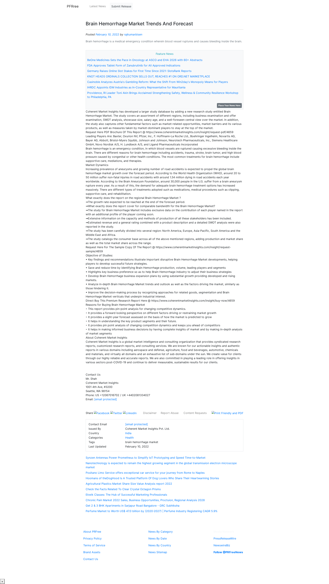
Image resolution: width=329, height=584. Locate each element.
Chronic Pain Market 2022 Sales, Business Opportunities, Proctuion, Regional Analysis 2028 (145, 500)
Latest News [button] (98, 6)
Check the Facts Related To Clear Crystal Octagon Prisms (123, 489)
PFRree (73, 6)
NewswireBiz (222, 545)
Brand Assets (91, 552)
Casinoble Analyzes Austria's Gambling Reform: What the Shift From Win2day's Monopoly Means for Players (157, 82)
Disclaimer (150, 413)
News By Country (159, 545)
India (128, 433)
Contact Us (90, 559)
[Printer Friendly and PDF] (227, 413)
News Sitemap (157, 552)
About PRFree (92, 531)
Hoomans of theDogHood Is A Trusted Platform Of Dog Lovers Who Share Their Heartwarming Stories (152, 478)
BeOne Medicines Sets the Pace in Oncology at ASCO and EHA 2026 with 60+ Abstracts (144, 60)
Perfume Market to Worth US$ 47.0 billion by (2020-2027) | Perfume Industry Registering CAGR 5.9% (151, 511)
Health (129, 437)
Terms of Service (94, 545)
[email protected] (105, 399)
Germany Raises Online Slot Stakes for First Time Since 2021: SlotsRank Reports (139, 71)
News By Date (157, 538)
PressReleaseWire (225, 538)
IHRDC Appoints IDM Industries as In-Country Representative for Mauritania (136, 87)
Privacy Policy (92, 538)
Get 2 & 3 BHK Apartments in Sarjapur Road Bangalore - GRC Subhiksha (132, 505)
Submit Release (121, 6)
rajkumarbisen (133, 34)
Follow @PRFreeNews (228, 552)
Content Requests (195, 413)
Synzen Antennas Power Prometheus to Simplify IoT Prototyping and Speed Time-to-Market (145, 457)
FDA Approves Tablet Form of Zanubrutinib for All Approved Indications (133, 65)
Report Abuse (170, 413)
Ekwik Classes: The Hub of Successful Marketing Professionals (126, 494)
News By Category (160, 531)
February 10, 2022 (107, 34)
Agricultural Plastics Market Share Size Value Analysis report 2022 (129, 483)
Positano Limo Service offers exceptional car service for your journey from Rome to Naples (145, 472)
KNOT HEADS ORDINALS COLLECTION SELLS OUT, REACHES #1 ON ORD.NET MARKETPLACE (148, 76)
